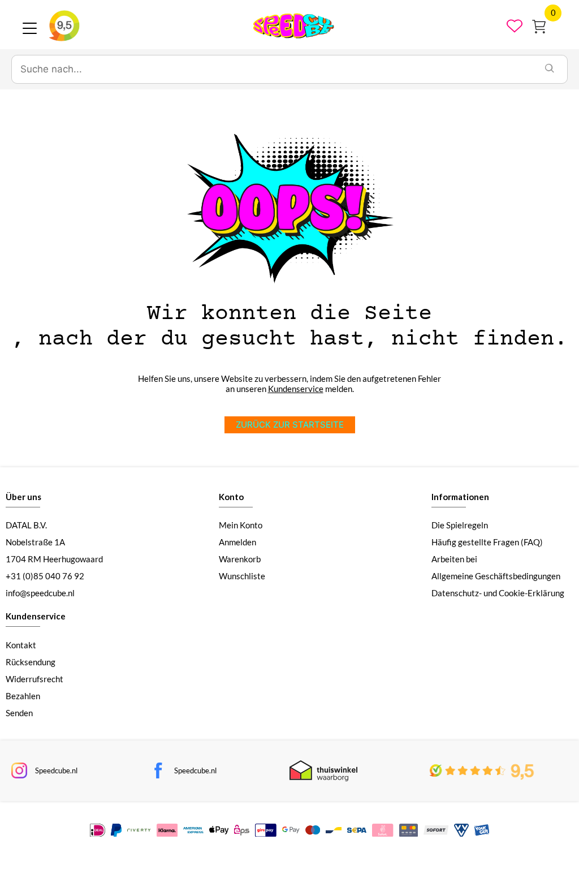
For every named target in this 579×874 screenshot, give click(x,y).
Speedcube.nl (56, 770)
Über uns (23, 497)
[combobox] (272, 69)
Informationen (460, 497)
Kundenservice (295, 389)
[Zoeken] (549, 69)
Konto (231, 497)
